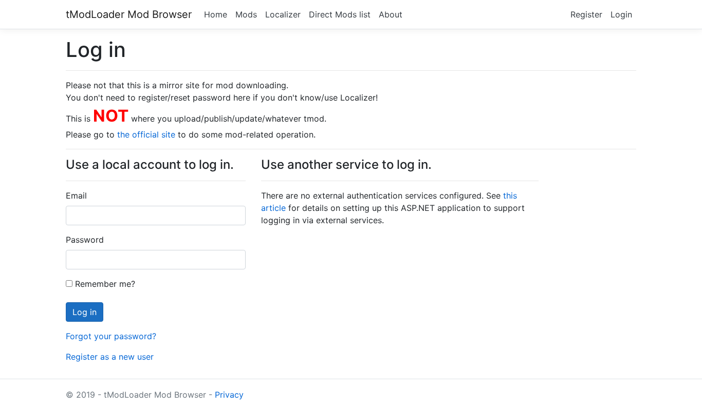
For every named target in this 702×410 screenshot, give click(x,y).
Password (85, 240)
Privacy (229, 394)
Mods (246, 14)
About (390, 14)
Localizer (283, 14)
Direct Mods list (340, 14)
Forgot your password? (111, 336)
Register (586, 14)
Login (621, 14)
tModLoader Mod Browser (129, 14)
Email (76, 195)
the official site (146, 134)
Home (215, 14)
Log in (84, 312)
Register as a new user (110, 357)
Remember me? (103, 284)
